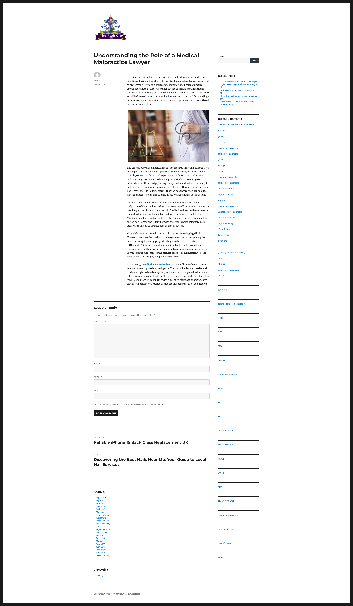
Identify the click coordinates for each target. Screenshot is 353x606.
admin (97, 81)
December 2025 (103, 521)
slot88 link (222, 241)
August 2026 (101, 497)
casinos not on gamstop (228, 148)
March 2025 (101, 547)
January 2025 (102, 553)
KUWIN (221, 258)
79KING (221, 200)
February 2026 (102, 515)
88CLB (221, 318)
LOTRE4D (222, 142)
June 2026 (100, 503)
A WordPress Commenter (229, 125)
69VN (220, 332)
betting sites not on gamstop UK (232, 304)
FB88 (220, 346)
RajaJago (221, 165)
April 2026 (100, 509)
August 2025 (101, 532)
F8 (219, 247)
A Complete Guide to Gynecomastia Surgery (239, 81)
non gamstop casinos (227, 374)
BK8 (219, 417)
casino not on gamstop (228, 154)
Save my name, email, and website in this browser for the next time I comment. (132, 405)
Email (98, 377)
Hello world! (249, 125)
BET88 (221, 276)
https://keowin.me (226, 431)
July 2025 (100, 535)
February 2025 (102, 550)
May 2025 (100, 541)
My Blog (99, 575)
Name (98, 363)
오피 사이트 (222, 290)
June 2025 (100, 538)
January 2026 (102, 518)
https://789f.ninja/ (226, 223)
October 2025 (102, 526)
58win (220, 160)
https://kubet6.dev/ (226, 194)
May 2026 (100, 506)
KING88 (221, 264)
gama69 (221, 136)
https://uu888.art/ (226, 189)
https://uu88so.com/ (227, 218)
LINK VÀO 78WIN (225, 543)
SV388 (220, 388)
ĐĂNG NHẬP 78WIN (226, 529)
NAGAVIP (222, 131)
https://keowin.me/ (226, 445)
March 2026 (101, 512)
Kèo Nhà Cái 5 (224, 229)
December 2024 (103, 555)
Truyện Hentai (224, 235)
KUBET (221, 459)
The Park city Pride (102, 594)
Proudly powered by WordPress (126, 594)
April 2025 (100, 544)
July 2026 (100, 500)
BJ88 (220, 487)
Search (221, 57)
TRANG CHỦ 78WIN (226, 501)
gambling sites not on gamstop (231, 252)
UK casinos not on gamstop (230, 212)
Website (98, 390)
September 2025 (103, 529)
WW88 (221, 473)
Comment (100, 322)
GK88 (220, 171)
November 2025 (103, 524)
